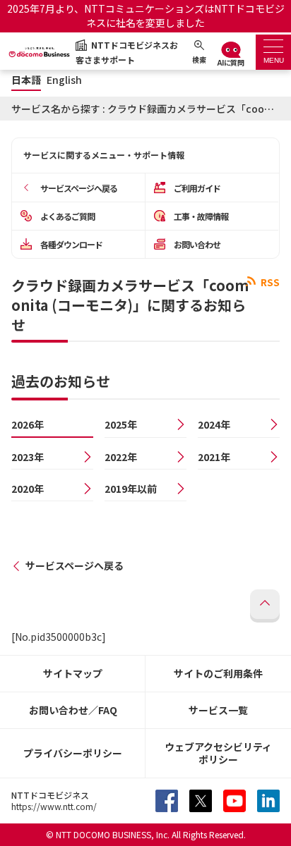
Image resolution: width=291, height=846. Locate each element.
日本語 (26, 80)
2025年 (121, 424)
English (64, 80)
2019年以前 (131, 489)
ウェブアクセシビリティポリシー (218, 753)
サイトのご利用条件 (218, 673)
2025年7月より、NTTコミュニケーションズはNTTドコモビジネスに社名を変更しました (146, 15)
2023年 (27, 457)
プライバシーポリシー (72, 753)
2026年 (27, 424)
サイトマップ (72, 673)
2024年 (214, 424)
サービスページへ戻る (74, 565)
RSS (269, 282)
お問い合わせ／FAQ (73, 710)
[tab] (273, 52)
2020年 (27, 489)
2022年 (121, 457)
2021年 (214, 457)
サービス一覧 (218, 710)
